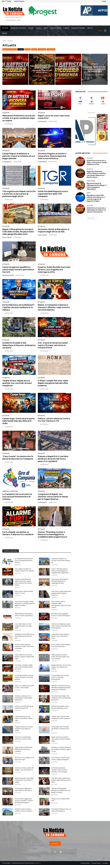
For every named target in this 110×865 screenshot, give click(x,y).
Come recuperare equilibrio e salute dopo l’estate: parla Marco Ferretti (18, 269)
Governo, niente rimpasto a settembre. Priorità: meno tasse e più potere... (24, 646)
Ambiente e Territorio (9, 49)
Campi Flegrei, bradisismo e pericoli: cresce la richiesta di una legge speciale (18, 156)
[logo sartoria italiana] (91, 123)
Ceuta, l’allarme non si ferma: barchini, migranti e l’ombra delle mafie (24, 656)
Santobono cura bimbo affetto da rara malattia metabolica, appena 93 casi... (61, 749)
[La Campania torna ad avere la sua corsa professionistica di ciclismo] (19, 478)
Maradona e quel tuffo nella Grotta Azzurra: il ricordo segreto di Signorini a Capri (96, 198)
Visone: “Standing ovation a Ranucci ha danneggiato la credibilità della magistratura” (52, 534)
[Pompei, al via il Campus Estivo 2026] (44, 801)
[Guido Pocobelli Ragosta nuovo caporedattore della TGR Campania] (54, 176)
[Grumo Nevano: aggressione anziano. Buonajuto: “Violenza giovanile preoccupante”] (7, 801)
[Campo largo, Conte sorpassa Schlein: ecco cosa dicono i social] (44, 637)
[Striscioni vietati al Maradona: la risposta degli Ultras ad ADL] (54, 214)
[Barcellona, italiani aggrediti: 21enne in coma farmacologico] (44, 616)
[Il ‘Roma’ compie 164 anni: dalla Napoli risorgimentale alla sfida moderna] (54, 365)
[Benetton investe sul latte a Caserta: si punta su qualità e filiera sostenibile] (7, 812)
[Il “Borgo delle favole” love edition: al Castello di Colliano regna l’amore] (7, 719)
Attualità (20, 49)
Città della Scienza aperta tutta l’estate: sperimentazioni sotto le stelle (61, 780)
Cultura (34, 49)
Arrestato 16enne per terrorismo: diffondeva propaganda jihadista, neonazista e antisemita (61, 687)
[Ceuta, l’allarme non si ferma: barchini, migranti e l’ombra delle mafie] (7, 657)
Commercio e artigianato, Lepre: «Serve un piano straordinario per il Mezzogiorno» (61, 626)
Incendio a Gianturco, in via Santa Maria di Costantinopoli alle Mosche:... (23, 698)
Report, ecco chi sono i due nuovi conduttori (54, 116)
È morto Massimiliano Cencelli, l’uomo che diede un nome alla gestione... (24, 677)
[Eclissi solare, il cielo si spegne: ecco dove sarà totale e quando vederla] (44, 647)
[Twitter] (55, 852)
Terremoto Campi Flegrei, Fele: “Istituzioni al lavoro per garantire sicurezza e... (61, 698)
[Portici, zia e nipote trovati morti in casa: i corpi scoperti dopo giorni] (7, 688)
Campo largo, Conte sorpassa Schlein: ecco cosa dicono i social (60, 636)
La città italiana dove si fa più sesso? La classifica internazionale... (60, 677)
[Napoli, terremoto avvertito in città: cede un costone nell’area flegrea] (44, 740)
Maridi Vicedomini (8, 275)
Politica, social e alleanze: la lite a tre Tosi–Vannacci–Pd (54, 419)
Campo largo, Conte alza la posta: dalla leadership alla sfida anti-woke (18, 421)
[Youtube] (61, 852)
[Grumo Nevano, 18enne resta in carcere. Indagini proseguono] (44, 760)
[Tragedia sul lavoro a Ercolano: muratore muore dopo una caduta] (7, 729)
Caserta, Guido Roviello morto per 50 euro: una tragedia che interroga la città (54, 269)
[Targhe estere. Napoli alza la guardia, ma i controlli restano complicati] (19, 365)
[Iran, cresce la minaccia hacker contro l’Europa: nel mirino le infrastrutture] (54, 327)
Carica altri (91, 218)
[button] (103, 30)
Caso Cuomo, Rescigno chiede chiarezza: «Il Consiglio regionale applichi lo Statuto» (25, 603)
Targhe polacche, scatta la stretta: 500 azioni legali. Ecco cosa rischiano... (60, 656)
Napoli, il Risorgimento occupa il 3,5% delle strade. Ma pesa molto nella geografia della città (18, 231)
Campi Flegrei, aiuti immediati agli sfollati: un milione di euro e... (60, 728)
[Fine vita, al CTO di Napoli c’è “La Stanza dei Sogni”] (7, 760)
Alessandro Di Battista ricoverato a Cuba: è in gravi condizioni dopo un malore (18, 118)
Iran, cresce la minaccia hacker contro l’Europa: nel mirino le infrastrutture (53, 345)
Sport (89, 192)
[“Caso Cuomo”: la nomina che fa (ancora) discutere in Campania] (19, 441)
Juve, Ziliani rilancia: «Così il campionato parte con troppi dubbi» (23, 626)
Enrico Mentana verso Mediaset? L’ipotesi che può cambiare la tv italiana (18, 307)
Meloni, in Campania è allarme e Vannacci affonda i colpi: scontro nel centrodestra (54, 307)
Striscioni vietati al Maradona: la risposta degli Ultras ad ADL (53, 230)
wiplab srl (37, 863)
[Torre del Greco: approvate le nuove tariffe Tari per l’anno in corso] (7, 791)
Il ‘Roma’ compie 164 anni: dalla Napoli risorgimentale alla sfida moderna (53, 383)
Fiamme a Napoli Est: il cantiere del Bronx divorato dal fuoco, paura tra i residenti (53, 458)
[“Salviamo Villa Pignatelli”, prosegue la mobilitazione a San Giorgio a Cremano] (44, 791)
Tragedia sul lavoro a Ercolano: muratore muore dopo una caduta (24, 728)
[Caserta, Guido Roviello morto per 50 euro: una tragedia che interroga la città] (54, 251)
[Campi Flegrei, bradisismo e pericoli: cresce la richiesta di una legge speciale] (19, 138)
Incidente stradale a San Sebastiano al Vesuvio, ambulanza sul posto (18, 345)
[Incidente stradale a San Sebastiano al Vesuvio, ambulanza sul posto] (19, 327)
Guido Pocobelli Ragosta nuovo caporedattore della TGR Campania (53, 194)
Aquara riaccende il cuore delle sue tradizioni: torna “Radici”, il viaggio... (24, 780)
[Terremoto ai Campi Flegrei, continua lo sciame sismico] (7, 740)
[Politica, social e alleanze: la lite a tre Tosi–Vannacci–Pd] (54, 403)
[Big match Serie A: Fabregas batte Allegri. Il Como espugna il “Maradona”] (80, 185)
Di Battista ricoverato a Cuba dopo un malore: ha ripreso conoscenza (96, 210)
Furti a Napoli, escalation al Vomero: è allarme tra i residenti (18, 533)
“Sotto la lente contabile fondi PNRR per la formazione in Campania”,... (23, 749)
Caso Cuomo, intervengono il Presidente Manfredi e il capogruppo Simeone (60, 581)
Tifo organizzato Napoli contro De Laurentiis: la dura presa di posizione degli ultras (18, 194)
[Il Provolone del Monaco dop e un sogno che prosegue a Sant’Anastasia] (44, 812)
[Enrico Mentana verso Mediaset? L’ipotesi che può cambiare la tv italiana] (19, 289)
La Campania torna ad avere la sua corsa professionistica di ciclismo (17, 496)
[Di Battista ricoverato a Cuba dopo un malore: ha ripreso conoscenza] (68, 69)
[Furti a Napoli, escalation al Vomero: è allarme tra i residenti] (19, 516)
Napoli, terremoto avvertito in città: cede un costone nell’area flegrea (60, 739)
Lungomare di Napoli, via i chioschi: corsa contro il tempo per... (60, 560)
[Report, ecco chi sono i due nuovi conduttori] (54, 100)
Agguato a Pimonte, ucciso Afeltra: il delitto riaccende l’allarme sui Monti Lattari (96, 174)
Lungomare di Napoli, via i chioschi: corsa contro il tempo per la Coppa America (53, 496)
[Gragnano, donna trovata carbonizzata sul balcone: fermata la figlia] (95, 69)
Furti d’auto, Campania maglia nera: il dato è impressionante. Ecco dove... (24, 667)
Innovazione (50, 49)
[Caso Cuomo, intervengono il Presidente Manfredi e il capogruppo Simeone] (44, 582)
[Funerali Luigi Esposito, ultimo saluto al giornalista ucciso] (44, 709)
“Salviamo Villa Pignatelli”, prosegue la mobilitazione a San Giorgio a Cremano (60, 790)
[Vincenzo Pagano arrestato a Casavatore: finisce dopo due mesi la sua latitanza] (54, 138)
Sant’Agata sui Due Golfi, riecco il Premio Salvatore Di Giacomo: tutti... (24, 636)
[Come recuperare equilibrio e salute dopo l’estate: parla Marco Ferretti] (19, 251)
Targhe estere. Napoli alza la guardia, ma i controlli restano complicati (17, 383)
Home (4, 41)
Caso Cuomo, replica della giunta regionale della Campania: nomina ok (61, 593)
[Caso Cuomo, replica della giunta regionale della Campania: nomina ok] (44, 594)
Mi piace (80, 97)
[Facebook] (49, 852)
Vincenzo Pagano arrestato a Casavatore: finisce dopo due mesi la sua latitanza (52, 156)
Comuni (27, 49)
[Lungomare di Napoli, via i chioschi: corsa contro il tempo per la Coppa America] (54, 478)
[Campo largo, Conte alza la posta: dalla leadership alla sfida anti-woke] (19, 403)
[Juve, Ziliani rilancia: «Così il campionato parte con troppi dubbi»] (7, 627)
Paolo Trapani (6, 237)
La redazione (42, 121)
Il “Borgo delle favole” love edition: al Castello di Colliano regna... (23, 718)
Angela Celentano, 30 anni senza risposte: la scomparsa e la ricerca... (61, 667)
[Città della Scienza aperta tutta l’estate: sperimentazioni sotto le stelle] (44, 781)
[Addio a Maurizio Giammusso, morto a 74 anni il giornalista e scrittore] (7, 616)
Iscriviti (103, 97)
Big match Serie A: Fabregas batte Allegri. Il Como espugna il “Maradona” (96, 186)
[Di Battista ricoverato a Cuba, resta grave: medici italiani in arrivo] (15, 69)
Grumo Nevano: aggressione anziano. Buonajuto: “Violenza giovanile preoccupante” (24, 800)
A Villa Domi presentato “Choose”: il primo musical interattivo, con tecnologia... (59, 770)
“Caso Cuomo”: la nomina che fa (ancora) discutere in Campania (17, 457)
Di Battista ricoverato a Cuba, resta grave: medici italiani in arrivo (97, 162)
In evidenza (41, 49)
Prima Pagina (91, 181)
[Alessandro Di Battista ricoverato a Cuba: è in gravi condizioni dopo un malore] (19, 100)
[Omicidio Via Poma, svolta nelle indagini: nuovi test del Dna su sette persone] (7, 770)
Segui (91, 97)
